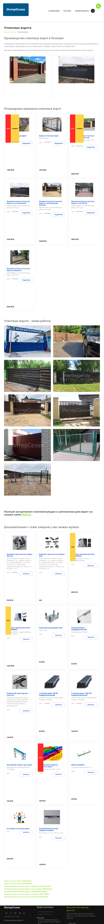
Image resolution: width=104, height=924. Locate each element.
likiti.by (26, 514)
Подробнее (26, 143)
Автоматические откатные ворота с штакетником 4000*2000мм (28, 889)
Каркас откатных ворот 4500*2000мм (18, 884)
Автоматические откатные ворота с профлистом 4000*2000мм (27, 886)
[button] (98, 6)
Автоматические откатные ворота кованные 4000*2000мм (26, 897)
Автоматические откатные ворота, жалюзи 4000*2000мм (25, 891)
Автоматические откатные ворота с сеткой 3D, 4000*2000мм (27, 894)
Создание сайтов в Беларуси (13, 920)
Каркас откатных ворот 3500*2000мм (18, 881)
